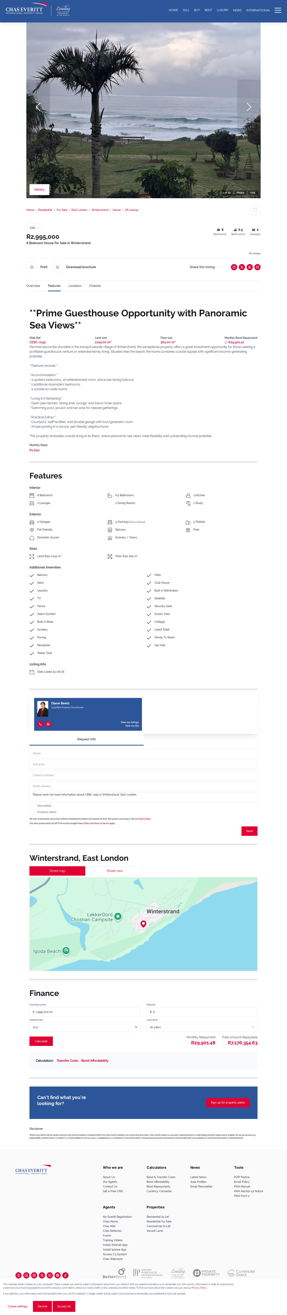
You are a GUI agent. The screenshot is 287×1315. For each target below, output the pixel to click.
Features (54, 286)
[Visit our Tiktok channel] (65, 1275)
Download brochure (81, 267)
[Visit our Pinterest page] (57, 1275)
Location (75, 286)
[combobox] (207, 1027)
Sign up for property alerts (228, 1102)
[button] (38, 107)
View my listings (130, 722)
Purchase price (37, 1004)
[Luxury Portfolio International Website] (148, 1273)
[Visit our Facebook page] (18, 1275)
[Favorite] (255, 209)
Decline (42, 1306)
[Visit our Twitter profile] (42, 1275)
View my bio (132, 725)
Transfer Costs (67, 1061)
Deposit (151, 1004)
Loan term (152, 1020)
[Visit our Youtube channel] (50, 1275)
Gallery (39, 189)
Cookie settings (18, 1306)
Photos (240, 192)
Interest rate (36, 1020)
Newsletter (44, 805)
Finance (95, 286)
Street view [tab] (115, 871)
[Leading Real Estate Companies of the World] (63, 10)
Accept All (64, 1306)
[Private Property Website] (206, 1273)
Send (249, 831)
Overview (33, 286)
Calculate (41, 1041)
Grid (252, 192)
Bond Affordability (95, 1061)
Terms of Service (101, 823)
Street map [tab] (57, 871)
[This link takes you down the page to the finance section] (226, 342)
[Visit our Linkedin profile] (26, 1275)
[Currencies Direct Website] (241, 1273)
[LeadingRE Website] (178, 1273)
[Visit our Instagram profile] (34, 1275)
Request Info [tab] (86, 739)
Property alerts (46, 812)
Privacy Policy (144, 819)
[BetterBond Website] (114, 1273)
